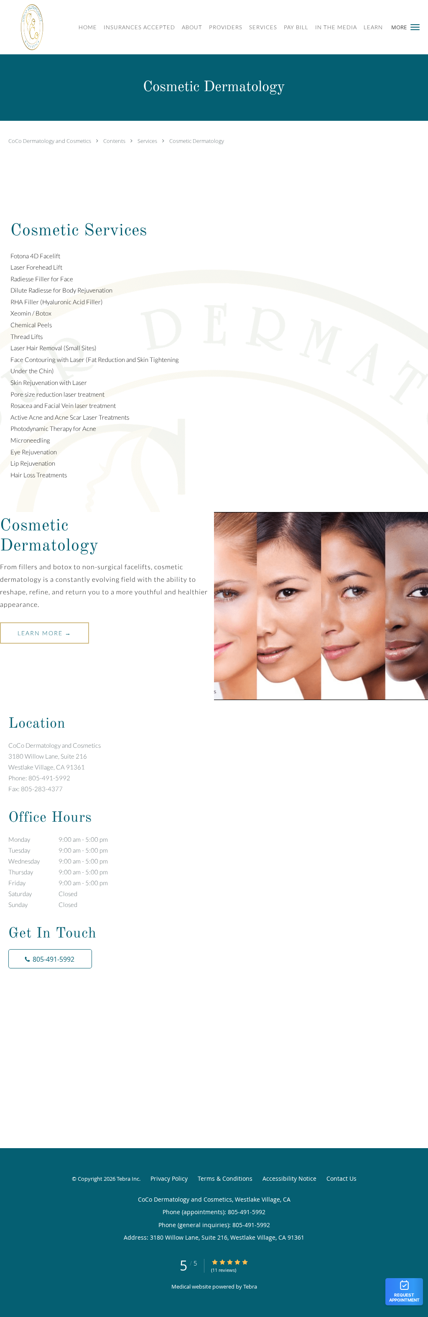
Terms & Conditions (225, 1178)
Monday (58, 839)
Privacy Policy (169, 1178)
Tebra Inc (128, 1178)
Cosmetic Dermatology (196, 141)
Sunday (42, 904)
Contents (115, 141)
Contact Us (341, 1178)
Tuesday (58, 850)
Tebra (250, 1286)
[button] (415, 27)
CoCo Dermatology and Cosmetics (50, 141)
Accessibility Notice (289, 1178)
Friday (58, 882)
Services (148, 141)
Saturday (42, 893)
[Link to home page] (28, 27)
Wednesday (58, 861)
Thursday (58, 872)
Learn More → (44, 633)
